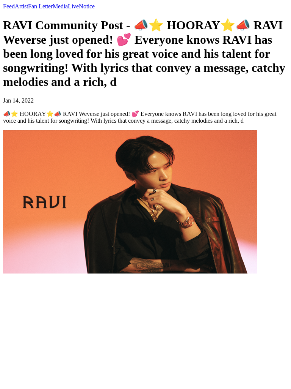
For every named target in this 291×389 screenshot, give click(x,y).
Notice (87, 6)
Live (73, 6)
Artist (21, 6)
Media (60, 6)
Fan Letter (40, 6)
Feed (9, 6)
